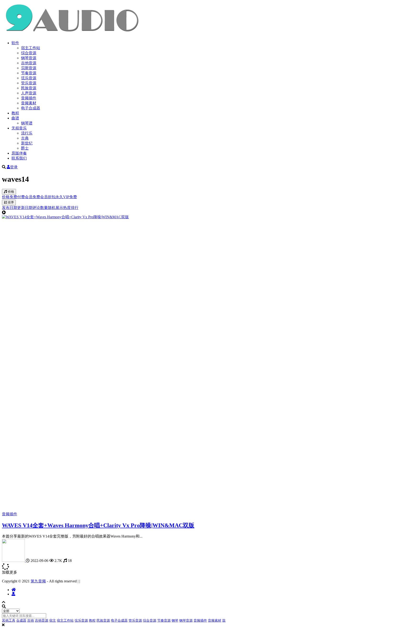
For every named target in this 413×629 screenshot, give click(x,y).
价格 (10, 191)
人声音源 (28, 93)
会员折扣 (47, 197)
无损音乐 (19, 128)
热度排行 (70, 208)
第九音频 (38, 581)
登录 (14, 167)
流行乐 (27, 133)
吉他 (30, 620)
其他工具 (8, 620)
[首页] (13, 590)
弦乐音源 (28, 78)
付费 (21, 197)
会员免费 (32, 197)
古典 (25, 138)
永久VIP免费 (66, 197)
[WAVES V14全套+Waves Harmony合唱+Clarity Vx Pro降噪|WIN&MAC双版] (65, 217)
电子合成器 (30, 108)
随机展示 (55, 208)
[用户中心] (13, 594)
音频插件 (28, 98)
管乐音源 (28, 83)
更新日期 (25, 208)
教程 (15, 113)
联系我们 (19, 158)
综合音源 (28, 53)
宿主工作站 (30, 48)
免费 (13, 197)
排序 (10, 202)
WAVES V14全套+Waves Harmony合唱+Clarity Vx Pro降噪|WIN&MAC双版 (98, 525)
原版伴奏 (19, 153)
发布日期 (9, 208)
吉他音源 (28, 63)
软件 (15, 43)
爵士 (25, 148)
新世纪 (27, 143)
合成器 (21, 620)
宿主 (52, 620)
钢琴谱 (27, 123)
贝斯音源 (28, 68)
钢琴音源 (28, 58)
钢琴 (175, 620)
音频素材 (28, 103)
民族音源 (28, 88)
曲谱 (15, 118)
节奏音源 (28, 73)
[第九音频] (14, 561)
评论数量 (40, 208)
